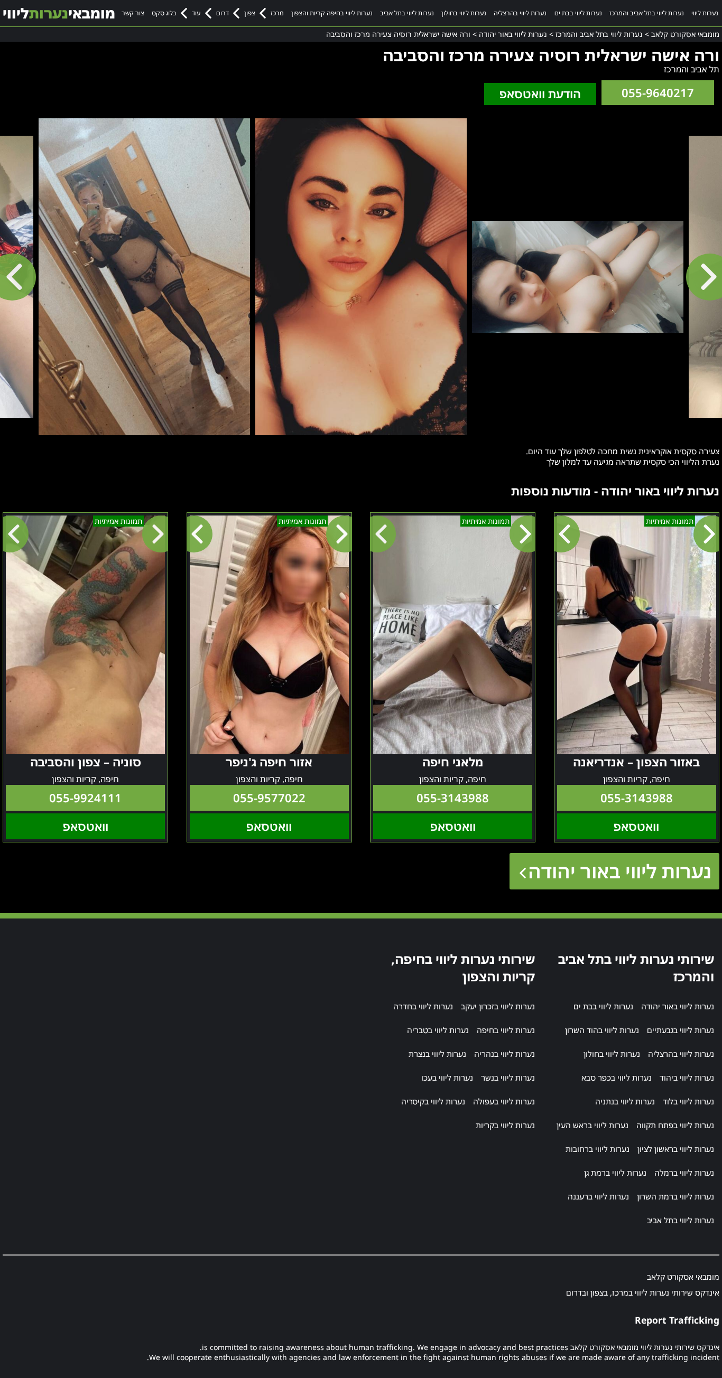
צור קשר (133, 12)
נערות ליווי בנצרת (437, 1053)
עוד (196, 12)
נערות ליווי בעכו (447, 1077)
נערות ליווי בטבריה (438, 1030)
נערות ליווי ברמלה (684, 1172)
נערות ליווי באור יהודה (619, 871)
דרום (222, 12)
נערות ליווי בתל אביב (407, 12)
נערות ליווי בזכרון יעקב (498, 1006)
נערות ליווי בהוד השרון (602, 1030)
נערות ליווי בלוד (688, 1101)
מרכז (277, 12)
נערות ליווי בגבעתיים (680, 1030)
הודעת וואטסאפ (540, 93)
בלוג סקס (164, 12)
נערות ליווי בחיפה (506, 1030)
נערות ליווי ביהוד (687, 1077)
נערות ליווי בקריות (505, 1125)
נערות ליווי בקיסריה (433, 1101)
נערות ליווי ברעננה (598, 1196)
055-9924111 (85, 797)
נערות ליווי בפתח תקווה (675, 1125)
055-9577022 (269, 797)
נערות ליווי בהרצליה (520, 12)
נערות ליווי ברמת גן (615, 1172)
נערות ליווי (704, 12)
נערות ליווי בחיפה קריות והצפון (332, 12)
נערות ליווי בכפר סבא (616, 1077)
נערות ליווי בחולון (463, 12)
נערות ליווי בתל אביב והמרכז (646, 12)
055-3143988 (636, 797)
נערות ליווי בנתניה (625, 1101)
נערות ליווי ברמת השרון (675, 1196)
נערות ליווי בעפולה (504, 1101)
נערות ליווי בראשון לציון (675, 1148)
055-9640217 (658, 92)
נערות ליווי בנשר (508, 1077)
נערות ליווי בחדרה (423, 1006)
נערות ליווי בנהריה (504, 1053)
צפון (249, 12)
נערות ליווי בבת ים (578, 12)
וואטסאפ (636, 826)
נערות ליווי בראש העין (592, 1125)
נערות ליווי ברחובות (598, 1148)
